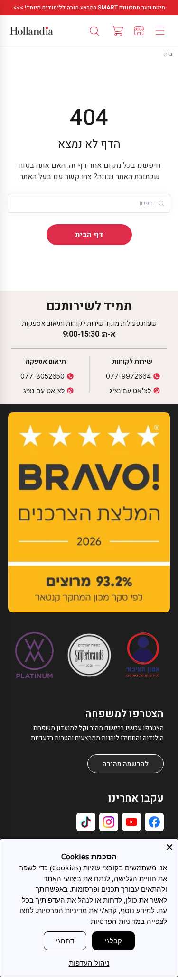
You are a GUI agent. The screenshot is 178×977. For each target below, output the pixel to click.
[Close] (169, 847)
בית (168, 54)
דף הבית (89, 234)
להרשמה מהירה (126, 764)
